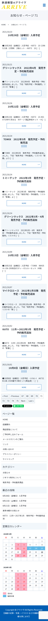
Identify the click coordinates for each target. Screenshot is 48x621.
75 (17, 400)
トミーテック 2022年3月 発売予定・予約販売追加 (24, 179)
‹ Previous (14, 396)
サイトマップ (8, 459)
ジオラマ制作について (12, 477)
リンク (5, 444)
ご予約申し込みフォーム (13, 434)
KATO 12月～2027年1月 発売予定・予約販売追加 (24, 517)
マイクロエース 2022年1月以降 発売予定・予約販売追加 (24, 292)
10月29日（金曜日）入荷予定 (24, 35)
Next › (23, 400)
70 (37, 396)
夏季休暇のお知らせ (11, 510)
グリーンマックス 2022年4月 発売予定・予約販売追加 (24, 69)
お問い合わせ (8, 449)
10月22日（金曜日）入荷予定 (24, 106)
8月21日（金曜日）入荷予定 (14, 505)
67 (23, 396)
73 (8, 400)
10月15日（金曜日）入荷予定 (24, 255)
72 (3, 400)
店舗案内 (6, 424)
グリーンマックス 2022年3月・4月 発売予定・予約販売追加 (25, 218)
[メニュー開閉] (44, 5)
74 (13, 400)
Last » (31, 400)
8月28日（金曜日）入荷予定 (14, 495)
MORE (24, 54)
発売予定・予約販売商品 (13, 482)
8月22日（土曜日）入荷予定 (14, 500)
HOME (3, 24)
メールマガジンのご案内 (13, 439)
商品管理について (10, 429)
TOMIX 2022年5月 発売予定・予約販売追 (24, 140)
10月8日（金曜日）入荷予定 (24, 368)
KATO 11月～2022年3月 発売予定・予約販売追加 (24, 330)
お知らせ (6, 472)
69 (32, 396)
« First (5, 396)
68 (27, 396)
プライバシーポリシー (12, 454)
